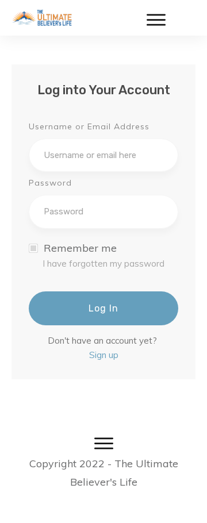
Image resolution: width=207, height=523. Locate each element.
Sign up (103, 354)
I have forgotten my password (103, 263)
